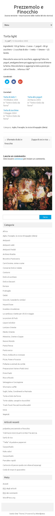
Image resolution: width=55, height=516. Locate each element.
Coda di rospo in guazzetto (14, 470)
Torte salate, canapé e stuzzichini (16, 401)
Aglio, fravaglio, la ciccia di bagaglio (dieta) (29, 127)
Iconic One (14, 514)
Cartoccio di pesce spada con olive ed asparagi (22, 465)
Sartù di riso (8, 438)
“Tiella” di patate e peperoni (14, 442)
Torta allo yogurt (35, 97)
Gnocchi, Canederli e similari (14, 300)
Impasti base (8, 304)
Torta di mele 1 (9, 97)
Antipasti (6, 240)
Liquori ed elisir (9, 323)
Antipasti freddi (9, 250)
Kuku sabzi (7, 451)
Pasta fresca (8, 346)
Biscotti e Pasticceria (11, 259)
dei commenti (10, 493)
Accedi (5, 484)
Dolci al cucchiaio (10, 277)
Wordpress (40, 514)
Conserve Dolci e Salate (12, 268)
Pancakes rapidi (9, 460)
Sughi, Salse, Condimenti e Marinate (17, 391)
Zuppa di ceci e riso (40, 139)
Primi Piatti (7, 373)
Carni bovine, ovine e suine (13, 263)
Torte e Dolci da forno (12, 396)
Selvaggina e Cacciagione (13, 382)
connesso (18, 159)
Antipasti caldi (8, 245)
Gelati (5, 295)
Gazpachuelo (8, 447)
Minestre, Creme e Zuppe (13, 337)
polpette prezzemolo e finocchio (16, 429)
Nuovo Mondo (9, 341)
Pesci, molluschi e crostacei (14, 355)
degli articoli (9, 488)
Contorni (6, 272)
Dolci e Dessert (9, 282)
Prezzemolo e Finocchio (28, 9)
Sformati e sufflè (9, 387)
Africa (5, 231)
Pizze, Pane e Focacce (12, 359)
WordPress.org (9, 498)
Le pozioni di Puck (10, 318)
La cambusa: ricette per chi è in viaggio (18, 314)
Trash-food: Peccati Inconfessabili (17, 405)
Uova (5, 410)
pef (9, 41)
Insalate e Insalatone (11, 309)
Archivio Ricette (9, 254)
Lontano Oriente (9, 327)
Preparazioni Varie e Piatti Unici (15, 368)
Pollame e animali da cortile (14, 364)
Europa (6, 286)
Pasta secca (7, 350)
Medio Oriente (9, 332)
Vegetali (6, 414)
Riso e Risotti (8, 378)
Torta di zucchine (10, 110)
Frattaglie (7, 291)
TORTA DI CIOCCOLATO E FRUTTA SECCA (20, 433)
